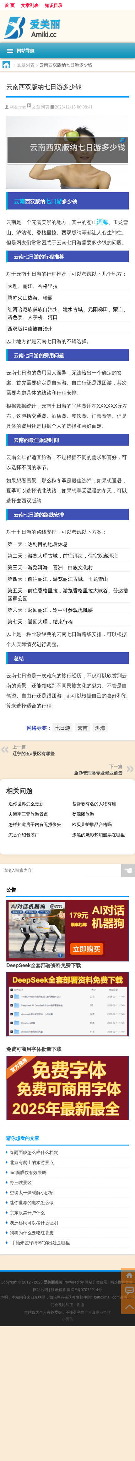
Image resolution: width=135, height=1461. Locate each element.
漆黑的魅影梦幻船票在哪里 (98, 834)
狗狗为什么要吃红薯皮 (32, 1232)
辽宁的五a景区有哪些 (34, 753)
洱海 (102, 222)
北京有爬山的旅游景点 (32, 1162)
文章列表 (30, 5)
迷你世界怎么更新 (26, 803)
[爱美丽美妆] (67, 26)
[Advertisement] (67, 1393)
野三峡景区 (21, 1182)
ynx (22, 107)
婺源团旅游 (83, 814)
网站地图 (40, 1289)
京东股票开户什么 (27, 1212)
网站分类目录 (96, 1281)
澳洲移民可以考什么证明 (34, 1222)
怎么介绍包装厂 (23, 834)
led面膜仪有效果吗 (28, 1172)
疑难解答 (58, 1289)
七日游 (53, 201)
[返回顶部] (128, 1306)
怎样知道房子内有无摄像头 (34, 824)
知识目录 (53, 5)
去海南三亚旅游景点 (28, 814)
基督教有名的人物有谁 (94, 803)
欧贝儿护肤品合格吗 (92, 824)
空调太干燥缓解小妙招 (32, 1192)
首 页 (10, 5)
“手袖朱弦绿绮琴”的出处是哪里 (40, 1242)
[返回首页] (128, 1275)
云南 (19, 201)
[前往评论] (128, 1291)
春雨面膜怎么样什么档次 (34, 1152)
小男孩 (67, 1318)
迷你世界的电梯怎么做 (32, 1202)
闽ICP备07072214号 (84, 1289)
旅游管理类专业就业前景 (98, 773)
